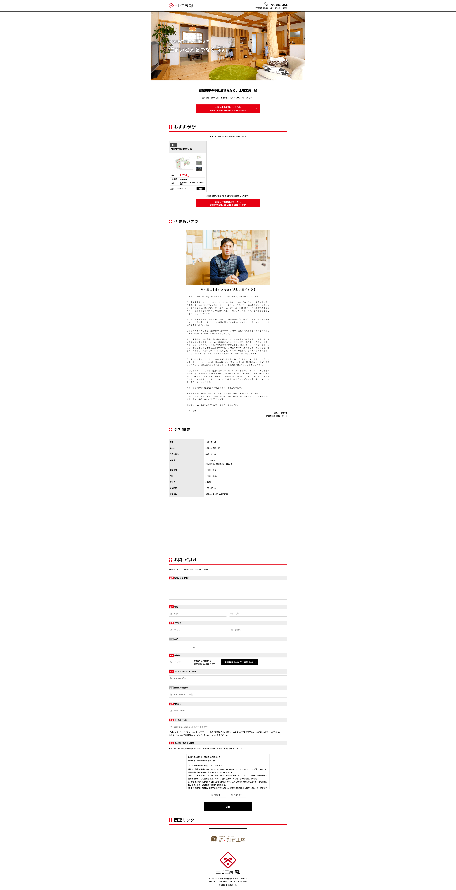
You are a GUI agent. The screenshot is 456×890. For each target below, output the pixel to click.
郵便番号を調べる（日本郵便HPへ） (239, 662)
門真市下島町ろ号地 (181, 149)
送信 (228, 806)
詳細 (200, 189)
